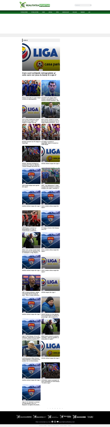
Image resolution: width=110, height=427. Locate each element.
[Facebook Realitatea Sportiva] (52, 422)
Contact (69, 425)
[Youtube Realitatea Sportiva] (57, 422)
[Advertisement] (55, 24)
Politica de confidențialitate (53, 425)
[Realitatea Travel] (65, 417)
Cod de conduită (63, 425)
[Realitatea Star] (79, 417)
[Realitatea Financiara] (53, 417)
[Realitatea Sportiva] (24, 417)
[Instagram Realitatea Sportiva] (55, 422)
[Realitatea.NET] (39, 417)
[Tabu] (90, 417)
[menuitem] (24, 12)
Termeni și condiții (43, 425)
